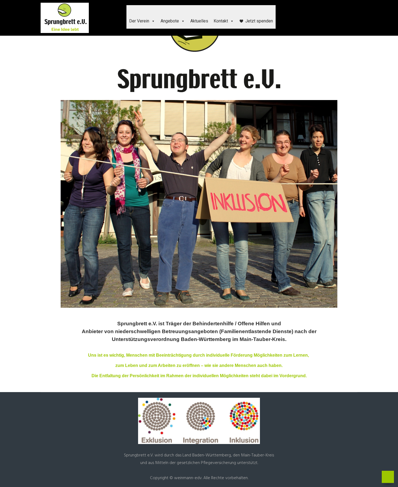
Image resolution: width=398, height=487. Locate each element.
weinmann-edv (188, 478)
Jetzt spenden (259, 21)
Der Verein (139, 21)
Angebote (170, 21)
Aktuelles (199, 21)
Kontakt (221, 21)
